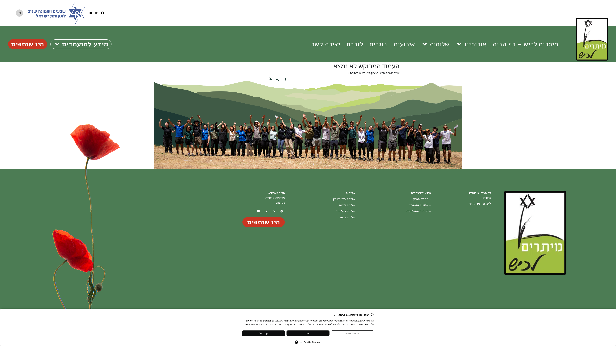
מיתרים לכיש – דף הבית (525, 44)
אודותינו (475, 44)
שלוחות (439, 44)
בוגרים (378, 44)
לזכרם (355, 44)
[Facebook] (102, 13)
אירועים (404, 44)
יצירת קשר (325, 44)
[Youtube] (91, 13)
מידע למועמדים (85, 44)
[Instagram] (97, 13)
